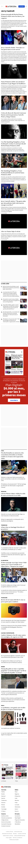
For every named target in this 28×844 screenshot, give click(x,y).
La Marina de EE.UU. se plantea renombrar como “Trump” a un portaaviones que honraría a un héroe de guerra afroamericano (13, 692)
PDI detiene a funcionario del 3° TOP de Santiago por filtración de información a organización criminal (11, 320)
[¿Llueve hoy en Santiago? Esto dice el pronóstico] (14, 538)
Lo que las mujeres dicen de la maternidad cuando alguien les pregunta (14, 733)
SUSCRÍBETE (14, 400)
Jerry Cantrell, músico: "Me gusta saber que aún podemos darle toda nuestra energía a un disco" (13, 203)
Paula (2, 705)
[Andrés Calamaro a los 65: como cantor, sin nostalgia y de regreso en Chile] (14, 646)
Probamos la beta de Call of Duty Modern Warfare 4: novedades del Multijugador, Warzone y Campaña (13, 627)
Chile (2, 450)
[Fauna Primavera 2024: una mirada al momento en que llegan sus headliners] (14, 103)
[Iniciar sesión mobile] (26, 6)
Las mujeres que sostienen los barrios (10, 728)
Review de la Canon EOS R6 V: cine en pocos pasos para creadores (13, 600)
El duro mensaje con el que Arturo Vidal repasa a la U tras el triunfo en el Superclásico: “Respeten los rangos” (13, 564)
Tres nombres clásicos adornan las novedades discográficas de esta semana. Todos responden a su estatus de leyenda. (13, 120)
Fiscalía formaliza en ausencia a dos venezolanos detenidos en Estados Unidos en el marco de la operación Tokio (12, 455)
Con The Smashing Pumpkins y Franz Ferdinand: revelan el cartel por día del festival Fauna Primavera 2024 (13, 143)
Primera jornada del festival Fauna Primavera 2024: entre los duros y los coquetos (12, 16)
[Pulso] (21, 779)
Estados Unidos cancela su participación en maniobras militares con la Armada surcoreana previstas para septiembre (13, 699)
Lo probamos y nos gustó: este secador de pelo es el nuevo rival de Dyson (13, 708)
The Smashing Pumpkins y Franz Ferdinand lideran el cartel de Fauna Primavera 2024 (12, 172)
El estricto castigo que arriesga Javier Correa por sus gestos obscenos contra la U (13, 585)
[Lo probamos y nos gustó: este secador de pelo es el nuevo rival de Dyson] (14, 718)
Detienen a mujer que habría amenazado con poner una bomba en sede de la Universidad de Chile (13, 478)
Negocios (3, 491)
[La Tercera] (7, 779)
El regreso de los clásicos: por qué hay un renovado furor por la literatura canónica (11, 661)
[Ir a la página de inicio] (11, 6)
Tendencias (4, 525)
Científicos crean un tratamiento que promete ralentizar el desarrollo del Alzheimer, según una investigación (13, 554)
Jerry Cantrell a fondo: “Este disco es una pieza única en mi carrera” (12, 48)
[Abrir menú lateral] (2, 6)
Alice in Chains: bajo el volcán (10, 231)
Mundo (3, 666)
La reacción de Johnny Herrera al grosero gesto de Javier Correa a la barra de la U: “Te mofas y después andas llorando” (14, 591)
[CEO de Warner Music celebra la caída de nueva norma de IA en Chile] (14, 504)
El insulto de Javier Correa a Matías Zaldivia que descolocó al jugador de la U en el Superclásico (11, 300)
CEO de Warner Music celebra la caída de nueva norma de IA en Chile (13, 494)
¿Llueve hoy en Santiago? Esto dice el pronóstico (12, 528)
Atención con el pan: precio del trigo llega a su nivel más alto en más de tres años (13, 514)
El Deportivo (4, 560)
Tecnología (4, 597)
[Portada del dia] (14, 374)
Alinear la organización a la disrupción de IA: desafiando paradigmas (12, 520)
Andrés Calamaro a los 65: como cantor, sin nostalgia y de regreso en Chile (13, 636)
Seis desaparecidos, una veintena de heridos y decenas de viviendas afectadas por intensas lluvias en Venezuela (11, 314)
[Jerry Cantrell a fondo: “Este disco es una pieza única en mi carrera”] (14, 71)
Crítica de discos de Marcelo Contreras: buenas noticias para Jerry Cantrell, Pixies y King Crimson (13, 115)
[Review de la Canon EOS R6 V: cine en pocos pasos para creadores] (14, 610)
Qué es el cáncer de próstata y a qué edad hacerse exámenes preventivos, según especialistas (11, 288)
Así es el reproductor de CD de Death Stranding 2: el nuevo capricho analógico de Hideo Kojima (13, 621)
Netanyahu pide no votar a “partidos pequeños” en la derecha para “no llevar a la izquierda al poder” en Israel (13, 670)
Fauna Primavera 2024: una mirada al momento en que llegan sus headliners (13, 82)
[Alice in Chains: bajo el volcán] (14, 248)
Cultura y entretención (7, 633)
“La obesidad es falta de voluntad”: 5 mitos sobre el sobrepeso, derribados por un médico (13, 548)
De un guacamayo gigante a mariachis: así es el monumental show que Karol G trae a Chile (13, 656)
